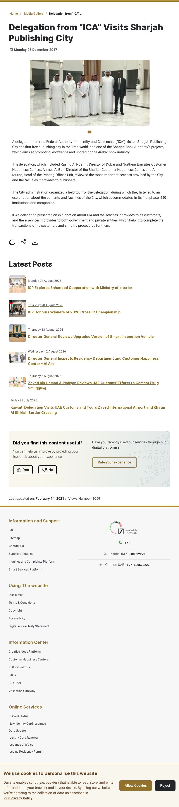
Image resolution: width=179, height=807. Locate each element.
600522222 (137, 554)
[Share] (23, 242)
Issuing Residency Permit (26, 751)
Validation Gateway (22, 691)
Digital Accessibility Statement (29, 626)
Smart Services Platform (25, 569)
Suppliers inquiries (21, 553)
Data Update (17, 730)
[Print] (12, 242)
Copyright (15, 610)
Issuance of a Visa (21, 744)
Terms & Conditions (22, 602)
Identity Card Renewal (23, 737)
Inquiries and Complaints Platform (32, 561)
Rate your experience (114, 462)
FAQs (12, 675)
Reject (165, 785)
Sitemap (14, 538)
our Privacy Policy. (18, 798)
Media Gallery (33, 13)
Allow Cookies (136, 785)
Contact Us (16, 546)
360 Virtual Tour (19, 667)
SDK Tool (15, 683)
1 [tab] (89, 132)
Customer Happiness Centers (28, 659)
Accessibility (17, 618)
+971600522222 (138, 565)
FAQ (11, 530)
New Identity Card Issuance (27, 723)
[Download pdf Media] (34, 242)
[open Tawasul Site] (124, 527)
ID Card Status (18, 716)
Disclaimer (16, 594)
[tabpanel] (89, 92)
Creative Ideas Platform (25, 651)
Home (14, 13)
